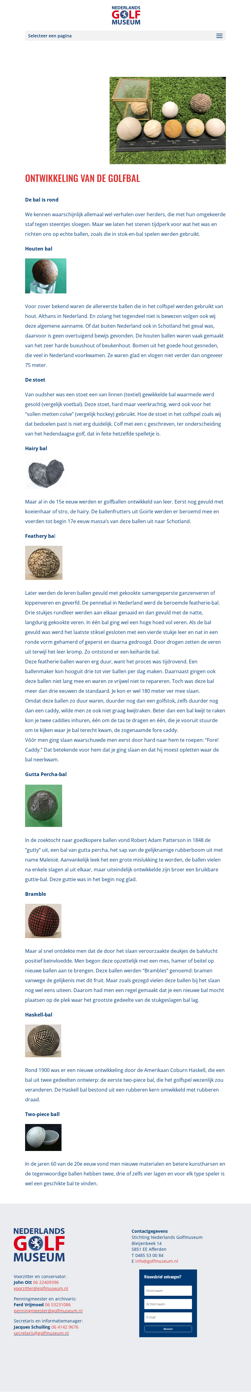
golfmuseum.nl (67, 1311)
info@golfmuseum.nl (156, 1261)
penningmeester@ (33, 1311)
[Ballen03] (168, 162)
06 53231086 (58, 1304)
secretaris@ (26, 1333)
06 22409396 (46, 1282)
